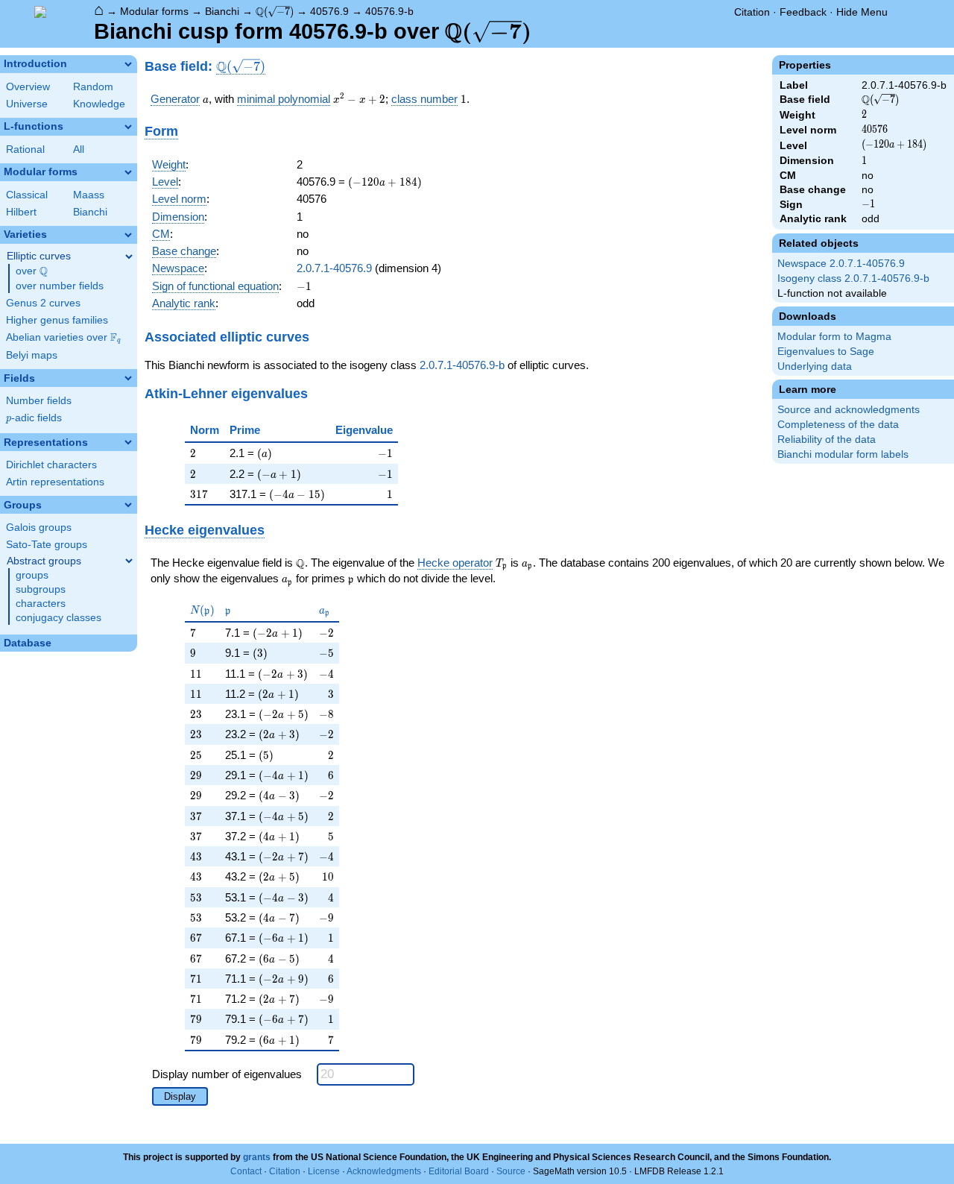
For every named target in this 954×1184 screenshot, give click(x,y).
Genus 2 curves (43, 303)
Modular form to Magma (834, 336)
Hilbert (21, 212)
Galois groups (39, 527)
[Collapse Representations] (128, 442)
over (32, 271)
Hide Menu (862, 12)
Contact (246, 1171)
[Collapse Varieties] (128, 235)
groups (32, 575)
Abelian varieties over (63, 337)
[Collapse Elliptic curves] (129, 256)
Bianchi (222, 11)
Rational (25, 149)
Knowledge (99, 104)
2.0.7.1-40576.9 (334, 268)
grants (257, 1157)
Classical (27, 195)
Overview (28, 86)
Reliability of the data (826, 439)
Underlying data (814, 366)
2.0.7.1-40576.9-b (462, 365)
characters (41, 603)
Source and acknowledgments (848, 409)
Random (93, 86)
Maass (88, 195)
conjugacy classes (58, 617)
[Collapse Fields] (128, 378)
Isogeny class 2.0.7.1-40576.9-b (853, 278)
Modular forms (154, 11)
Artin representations (55, 482)
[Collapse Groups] (128, 505)
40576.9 (329, 11)
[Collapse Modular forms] (128, 172)
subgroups (41, 589)
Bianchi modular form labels (843, 454)
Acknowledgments (384, 1171)
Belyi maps (31, 355)
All (78, 149)
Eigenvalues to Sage (825, 351)
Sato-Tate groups (46, 544)
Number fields (39, 400)
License (324, 1171)
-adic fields (34, 417)
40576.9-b (389, 11)
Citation (752, 12)
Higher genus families (57, 320)
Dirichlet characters (51, 464)
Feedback (803, 12)
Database (27, 643)
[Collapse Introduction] (128, 64)
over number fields (60, 286)
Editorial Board (459, 1171)
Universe (27, 104)
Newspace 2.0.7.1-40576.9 (841, 263)
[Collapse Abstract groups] (129, 561)
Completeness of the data (838, 424)
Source (510, 1171)
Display (180, 1096)
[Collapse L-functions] (128, 127)
